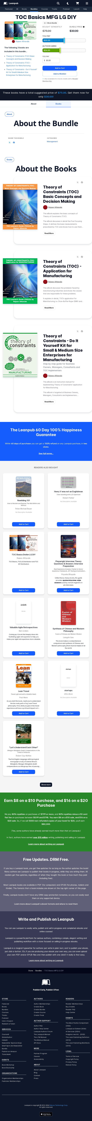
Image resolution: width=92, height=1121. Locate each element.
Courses (44, 9)
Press (36, 1078)
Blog (35, 1073)
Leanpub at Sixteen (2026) (76, 1029)
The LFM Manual (40, 1037)
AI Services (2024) (73, 1031)
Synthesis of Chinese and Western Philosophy (68, 629)
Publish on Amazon (9, 1051)
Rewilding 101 (23, 500)
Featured (8, 9)
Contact (37, 1075)
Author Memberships (42, 1004)
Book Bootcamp (8, 1068)
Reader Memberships (74, 1004)
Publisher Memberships (11, 1081)
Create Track (39, 1015)
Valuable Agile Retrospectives (23, 627)
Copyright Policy (72, 1059)
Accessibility (39, 1059)
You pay (46, 56)
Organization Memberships (12, 1078)
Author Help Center (41, 1029)
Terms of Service (72, 1056)
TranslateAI (6, 1054)
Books (24, 9)
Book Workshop (8, 1065)
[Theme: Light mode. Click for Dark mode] (68, 3)
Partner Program (40, 1053)
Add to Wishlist (59, 74)
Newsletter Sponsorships (12, 1043)
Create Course (40, 1012)
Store (30, 971)
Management (52, 141)
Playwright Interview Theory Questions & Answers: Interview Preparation (68, 563)
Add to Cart (60, 68)
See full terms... (46, 453)
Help (85, 9)
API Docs (37, 1043)
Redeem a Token (8, 1024)
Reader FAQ (70, 1009)
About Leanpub (40, 1070)
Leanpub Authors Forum (43, 1031)
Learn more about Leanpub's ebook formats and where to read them (46, 904)
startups (68, 690)
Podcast (66, 9)
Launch (76, 9)
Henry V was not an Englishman (68, 491)
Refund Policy (71, 1065)
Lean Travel (23, 691)
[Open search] (58, 3)
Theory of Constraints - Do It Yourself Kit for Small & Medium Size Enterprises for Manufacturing (21, 72)
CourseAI (5, 1034)
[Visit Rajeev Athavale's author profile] (45, 207)
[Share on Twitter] (9, 142)
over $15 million (40, 837)
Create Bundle (39, 1009)
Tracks (54, 9)
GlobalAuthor (7, 1037)
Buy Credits (70, 1007)
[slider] (64, 40)
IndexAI (5, 1040)
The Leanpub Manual (42, 1034)
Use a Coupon (7, 1021)
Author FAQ (38, 1026)
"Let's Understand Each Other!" (23, 747)
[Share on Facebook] (13, 142)
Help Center (70, 1012)
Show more (46, 785)
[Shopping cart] (77, 3)
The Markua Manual (41, 1040)
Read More (49, 233)
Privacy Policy (71, 1062)
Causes (37, 1056)
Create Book (39, 1007)
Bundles (34, 9)
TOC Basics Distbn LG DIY (23, 554)
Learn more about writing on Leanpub (46, 844)
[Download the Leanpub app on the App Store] (46, 1114)
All (17, 9)
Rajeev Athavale (22, 41)
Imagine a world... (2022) (75, 1034)
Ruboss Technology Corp (58, 1105)
